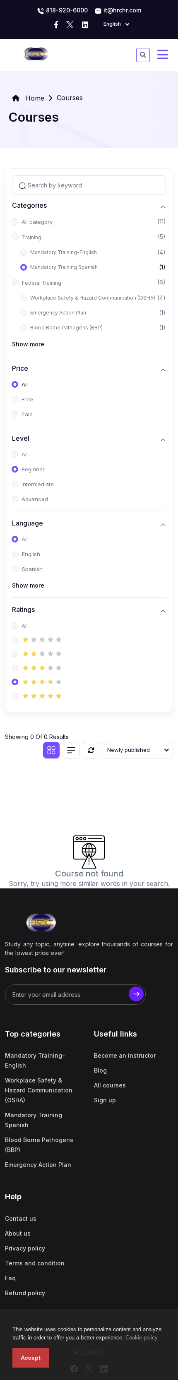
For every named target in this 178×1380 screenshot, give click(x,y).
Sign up (105, 1100)
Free (27, 399)
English (31, 554)
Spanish (32, 569)
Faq (10, 1278)
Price (20, 368)
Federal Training (41, 283)
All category (37, 221)
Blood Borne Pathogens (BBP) (66, 327)
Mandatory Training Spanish (64, 267)
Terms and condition (35, 1263)
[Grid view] (51, 750)
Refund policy (25, 1292)
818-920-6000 (66, 10)
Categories (29, 205)
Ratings (23, 610)
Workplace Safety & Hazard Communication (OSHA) (92, 298)
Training (31, 237)
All (25, 384)
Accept (31, 1357)
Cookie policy (141, 1337)
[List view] (71, 750)
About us (18, 1233)
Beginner (33, 469)
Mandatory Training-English (63, 252)
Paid (27, 414)
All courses (110, 1085)
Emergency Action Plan (58, 313)
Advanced (35, 499)
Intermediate (38, 484)
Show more (28, 344)
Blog (100, 1070)
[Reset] (91, 750)
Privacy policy (25, 1248)
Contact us (20, 1218)
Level (20, 438)
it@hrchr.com (121, 10)
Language (27, 523)
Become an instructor (125, 1055)
